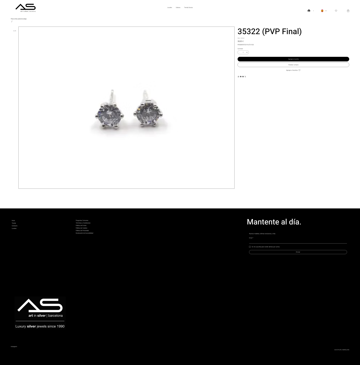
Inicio (13, 220)
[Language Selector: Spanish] (324, 11)
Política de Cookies (81, 228)
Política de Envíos (81, 225)
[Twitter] (245, 77)
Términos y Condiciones (83, 223)
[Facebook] (241, 77)
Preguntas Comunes (82, 220)
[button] (348, 10)
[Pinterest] (243, 77)
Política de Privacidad (82, 231)
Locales (14, 228)
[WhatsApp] (238, 77)
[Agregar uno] (247, 52)
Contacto (14, 226)
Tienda (14, 223)
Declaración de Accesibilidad (84, 233)
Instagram (14, 346)
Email (251, 238)
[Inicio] (12, 21)
